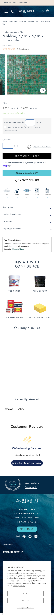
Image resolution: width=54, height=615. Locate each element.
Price (5, 103)
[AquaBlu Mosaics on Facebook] (30, 536)
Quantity (6, 139)
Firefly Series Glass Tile (17, 21)
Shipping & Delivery (12, 228)
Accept (25, 593)
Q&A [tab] (21, 409)
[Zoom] (43, 90)
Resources (7, 221)
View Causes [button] (23, 246)
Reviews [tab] (8, 409)
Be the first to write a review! (27, 463)
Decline (25, 601)
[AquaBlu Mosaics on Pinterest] (24, 536)
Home (5, 21)
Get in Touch (27, 529)
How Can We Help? (42, 147)
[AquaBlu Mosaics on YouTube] (36, 536)
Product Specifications (12, 214)
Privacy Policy (19, 586)
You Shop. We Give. (12, 240)
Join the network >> (21, 2)
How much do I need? (14, 122)
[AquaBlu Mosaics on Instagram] (18, 536)
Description (8, 207)
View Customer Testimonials (32, 485)
